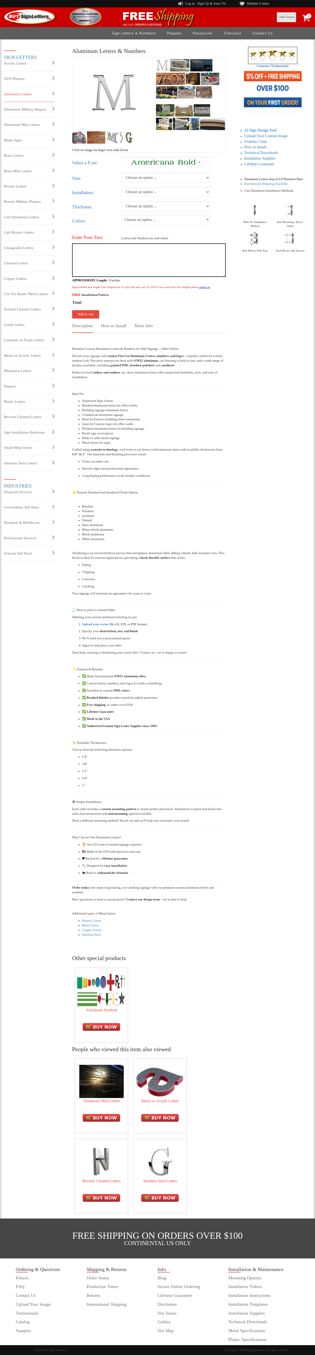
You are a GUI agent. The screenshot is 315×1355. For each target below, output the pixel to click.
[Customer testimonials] (272, 55)
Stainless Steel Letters (20, 463)
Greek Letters (14, 325)
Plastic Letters (14, 402)
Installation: (83, 192)
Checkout (232, 33)
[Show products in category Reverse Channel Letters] (101, 1161)
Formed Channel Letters (22, 309)
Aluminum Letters (18, 94)
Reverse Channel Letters (22, 417)
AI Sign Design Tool (260, 130)
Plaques (10, 386)
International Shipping (106, 1304)
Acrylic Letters (15, 63)
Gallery (164, 1321)
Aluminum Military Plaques (25, 109)
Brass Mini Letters (18, 171)
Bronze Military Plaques (22, 201)
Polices (22, 1277)
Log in (190, 3)
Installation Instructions (249, 1295)
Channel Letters (16, 263)
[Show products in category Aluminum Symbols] (101, 990)
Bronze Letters (15, 186)
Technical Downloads (261, 153)
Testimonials (27, 1313)
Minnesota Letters (17, 371)
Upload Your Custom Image (266, 136)
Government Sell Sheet (21, 507)
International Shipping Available (266, 184)
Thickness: (82, 206)
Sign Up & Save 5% (211, 3)
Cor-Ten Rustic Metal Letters (26, 294)
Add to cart (86, 314)
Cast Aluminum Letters (21, 217)
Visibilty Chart (255, 141)
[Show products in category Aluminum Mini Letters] (101, 1081)
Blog (162, 1277)
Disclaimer (167, 1304)
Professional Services (20, 538)
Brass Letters (14, 155)
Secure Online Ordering (179, 1286)
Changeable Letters (18, 248)
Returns (93, 1295)
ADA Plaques (14, 79)
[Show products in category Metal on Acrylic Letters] (160, 1081)
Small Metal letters (18, 448)
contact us (204, 287)
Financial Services (18, 492)
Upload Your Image (33, 1304)
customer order (29, 1339)
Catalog (23, 1321)
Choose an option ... (140, 220)
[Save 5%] (272, 93)
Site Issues (167, 1313)
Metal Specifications (246, 1330)
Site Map (166, 1330)
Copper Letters (15, 279)
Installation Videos (245, 1286)
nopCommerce (57, 1350)
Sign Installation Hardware (24, 432)
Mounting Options (244, 1277)
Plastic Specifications (247, 1339)
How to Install (255, 147)
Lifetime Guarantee (259, 164)
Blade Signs (13, 140)
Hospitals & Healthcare (22, 523)
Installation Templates (248, 1304)
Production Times (102, 1286)
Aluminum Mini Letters (22, 125)
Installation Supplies (259, 158)
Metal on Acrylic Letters (22, 355)
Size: (76, 178)
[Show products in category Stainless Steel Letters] (160, 1161)
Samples (23, 1330)
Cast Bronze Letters (19, 232)
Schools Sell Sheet (18, 553)
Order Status (286, 17)
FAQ (20, 1286)
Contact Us (262, 33)
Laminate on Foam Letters (24, 340)
